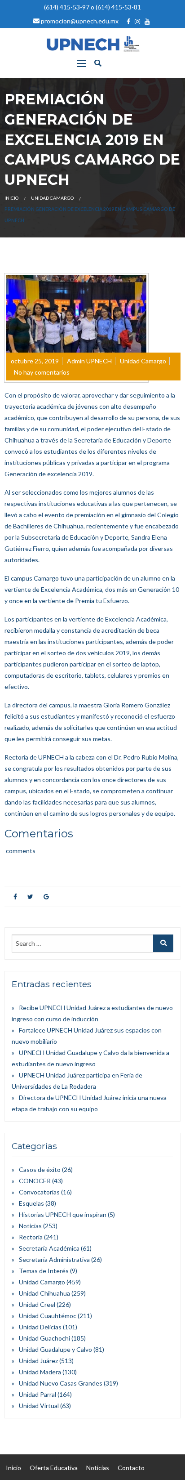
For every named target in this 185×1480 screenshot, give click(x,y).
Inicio (11, 198)
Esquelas (31, 1203)
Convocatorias (39, 1192)
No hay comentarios (42, 372)
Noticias (30, 1226)
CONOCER (35, 1181)
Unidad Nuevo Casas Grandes (60, 1383)
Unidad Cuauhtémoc (47, 1315)
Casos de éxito (40, 1169)
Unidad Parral (37, 1394)
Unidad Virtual (39, 1405)
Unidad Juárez (38, 1360)
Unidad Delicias (40, 1327)
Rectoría (31, 1237)
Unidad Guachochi (44, 1338)
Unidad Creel (37, 1304)
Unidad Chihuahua (44, 1293)
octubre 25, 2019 (35, 361)
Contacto (131, 1467)
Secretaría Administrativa (54, 1259)
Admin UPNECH (89, 361)
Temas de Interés (44, 1270)
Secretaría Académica (49, 1248)
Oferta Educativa (54, 1467)
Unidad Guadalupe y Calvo (55, 1349)
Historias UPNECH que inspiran (62, 1214)
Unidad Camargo (52, 198)
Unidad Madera (40, 1372)
